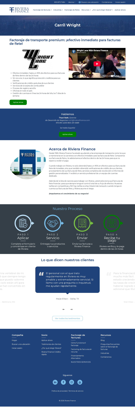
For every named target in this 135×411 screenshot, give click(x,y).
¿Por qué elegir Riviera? (51, 348)
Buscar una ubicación (21, 344)
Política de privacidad (59, 391)
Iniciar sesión (17, 348)
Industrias (105, 353)
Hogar (14, 340)
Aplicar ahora (46, 340)
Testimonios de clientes (51, 344)
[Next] (71, 309)
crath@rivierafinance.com (79, 120)
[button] (18, 102)
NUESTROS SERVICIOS (81, 362)
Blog (103, 340)
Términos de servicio (75, 391)
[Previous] (63, 309)
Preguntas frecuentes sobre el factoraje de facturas (110, 346)
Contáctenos (106, 357)
